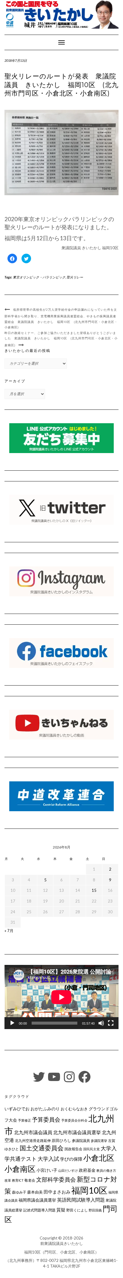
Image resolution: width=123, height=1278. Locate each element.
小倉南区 (20, 1169)
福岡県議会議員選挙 (37, 1199)
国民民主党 (91, 1149)
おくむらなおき (74, 1108)
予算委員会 (46, 1119)
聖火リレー (75, 277)
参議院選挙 (99, 1140)
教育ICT (18, 1180)
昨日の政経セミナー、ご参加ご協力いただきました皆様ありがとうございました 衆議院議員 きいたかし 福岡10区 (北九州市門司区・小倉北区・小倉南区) (61, 339)
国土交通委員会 (42, 1147)
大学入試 (48, 1158)
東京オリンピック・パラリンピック (39, 277)
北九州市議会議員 (33, 1132)
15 (94, 890)
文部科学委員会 (56, 1179)
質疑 (60, 1209)
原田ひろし (61, 1140)
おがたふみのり (45, 1108)
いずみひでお (17, 1108)
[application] (61, 997)
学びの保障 (71, 1159)
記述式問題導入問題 (39, 1210)
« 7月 (8, 930)
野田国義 (95, 1210)
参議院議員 (81, 1140)
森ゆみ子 (19, 1192)
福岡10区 (89, 1190)
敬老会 (29, 1180)
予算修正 (24, 1120)
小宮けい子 (46, 1170)
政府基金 (87, 1170)
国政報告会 (73, 1149)
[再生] (12, 1023)
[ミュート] (101, 1023)
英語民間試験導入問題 (81, 1199)
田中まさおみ (57, 1191)
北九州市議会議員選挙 (77, 1132)
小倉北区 (98, 1157)
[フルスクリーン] (111, 1023)
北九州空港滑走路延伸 (33, 1140)
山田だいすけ (68, 1170)
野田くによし (77, 1210)
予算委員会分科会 (74, 1120)
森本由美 (35, 1192)
